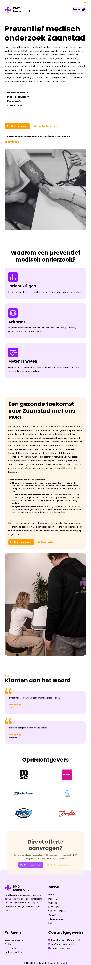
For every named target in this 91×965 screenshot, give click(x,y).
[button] (79, 10)
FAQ (84, 2)
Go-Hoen (9, 944)
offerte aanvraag (56, 919)
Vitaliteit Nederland (13, 952)
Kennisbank (53, 907)
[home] (17, 10)
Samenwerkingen (56, 911)
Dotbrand (62, 963)
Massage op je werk (14, 940)
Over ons (52, 903)
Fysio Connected (12, 948)
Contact (52, 915)
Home (51, 894)
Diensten (52, 898)
